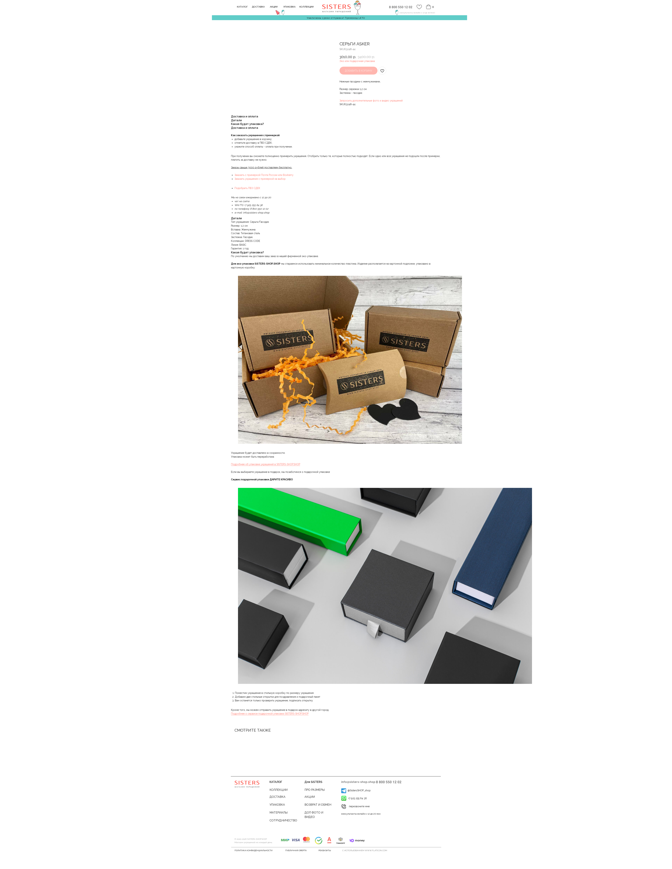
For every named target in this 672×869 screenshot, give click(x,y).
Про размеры (314, 789)
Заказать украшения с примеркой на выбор (260, 178)
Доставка (277, 796)
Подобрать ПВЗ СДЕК (247, 188)
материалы (279, 812)
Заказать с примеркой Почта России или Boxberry (263, 175)
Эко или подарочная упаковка (357, 61)
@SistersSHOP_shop (359, 790)
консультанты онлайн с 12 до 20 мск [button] (361, 813)
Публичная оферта (296, 850)
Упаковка (277, 804)
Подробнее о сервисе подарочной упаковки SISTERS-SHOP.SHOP (270, 713)
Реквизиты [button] (324, 850)
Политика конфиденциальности (253, 850)
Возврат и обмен (317, 804)
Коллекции (279, 789)
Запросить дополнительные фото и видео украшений (371, 100)
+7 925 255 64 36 (357, 798)
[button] (343, 806)
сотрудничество (283, 820)
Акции (309, 796)
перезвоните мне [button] (359, 806)
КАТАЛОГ (276, 782)
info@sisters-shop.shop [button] (358, 782)
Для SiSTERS (313, 782)
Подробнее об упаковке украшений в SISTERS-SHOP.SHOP (265, 464)
